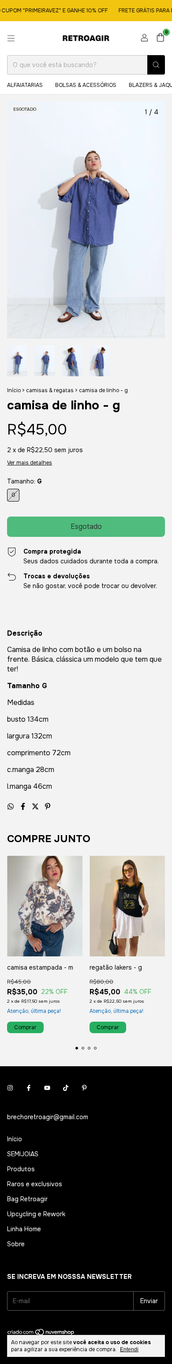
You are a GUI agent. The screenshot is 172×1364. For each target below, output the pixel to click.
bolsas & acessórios (85, 85)
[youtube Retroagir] (47, 1088)
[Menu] (11, 38)
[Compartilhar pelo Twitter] (36, 806)
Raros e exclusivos (34, 1184)
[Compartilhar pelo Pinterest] (47, 806)
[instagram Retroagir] (10, 1088)
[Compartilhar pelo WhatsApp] (11, 806)
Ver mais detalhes (29, 462)
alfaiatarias (25, 85)
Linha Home (24, 1229)
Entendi (129, 1349)
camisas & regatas (50, 390)
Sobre (16, 1244)
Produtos (21, 1169)
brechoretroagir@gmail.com (47, 1117)
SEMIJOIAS (22, 1154)
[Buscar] (156, 65)
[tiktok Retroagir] (66, 1088)
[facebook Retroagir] (29, 1088)
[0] (160, 38)
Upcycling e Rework (36, 1214)
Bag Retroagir (27, 1199)
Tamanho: (24, 481)
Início (14, 390)
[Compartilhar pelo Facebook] (23, 806)
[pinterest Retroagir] (84, 1088)
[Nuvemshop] (41, 1334)
